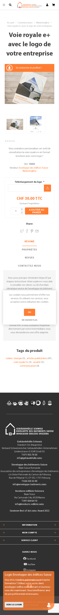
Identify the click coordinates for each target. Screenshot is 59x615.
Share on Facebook (27, 231)
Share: (29, 224)
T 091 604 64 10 (29, 501)
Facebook (31, 559)
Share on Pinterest (32, 231)
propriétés (29, 250)
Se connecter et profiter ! (29, 68)
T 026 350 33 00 (29, 481)
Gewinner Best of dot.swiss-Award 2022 (29, 511)
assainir (37, 362)
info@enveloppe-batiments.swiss (29, 484)
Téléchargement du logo (28, 182)
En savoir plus (29, 320)
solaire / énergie (14, 358)
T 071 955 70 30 (29, 455)
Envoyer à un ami (37, 230)
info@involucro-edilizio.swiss (29, 504)
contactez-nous (29, 266)
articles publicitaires (37, 358)
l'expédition (33, 203)
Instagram (31, 570)
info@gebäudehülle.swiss (29, 458)
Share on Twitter (22, 231)
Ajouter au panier (36, 211)
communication (28, 366)
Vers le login (14, 605)
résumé (29, 242)
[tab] (29, 242)
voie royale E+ (21, 362)
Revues (29, 258)
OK (29, 312)
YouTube (31, 564)
